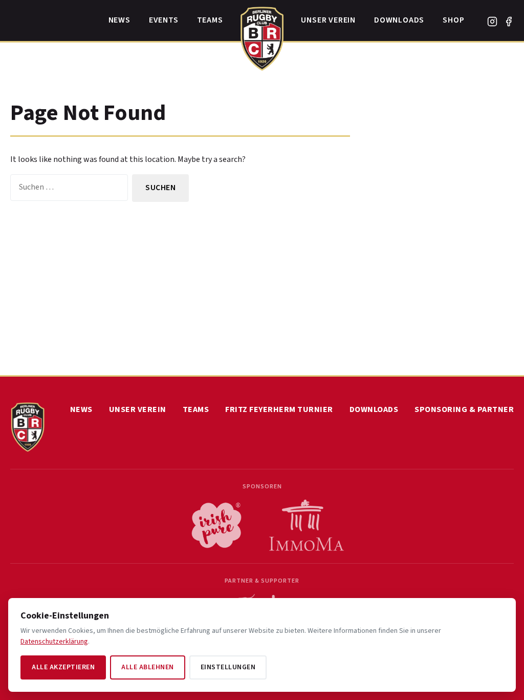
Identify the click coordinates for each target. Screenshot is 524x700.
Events (164, 20)
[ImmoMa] (306, 525)
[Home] (262, 36)
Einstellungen (228, 667)
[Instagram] (492, 21)
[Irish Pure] (216, 525)
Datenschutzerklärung (54, 641)
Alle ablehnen (147, 667)
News (119, 20)
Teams (210, 20)
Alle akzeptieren (63, 667)
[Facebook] (509, 21)
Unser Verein (328, 20)
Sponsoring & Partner (464, 409)
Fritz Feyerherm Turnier (279, 409)
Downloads (399, 20)
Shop (453, 20)
